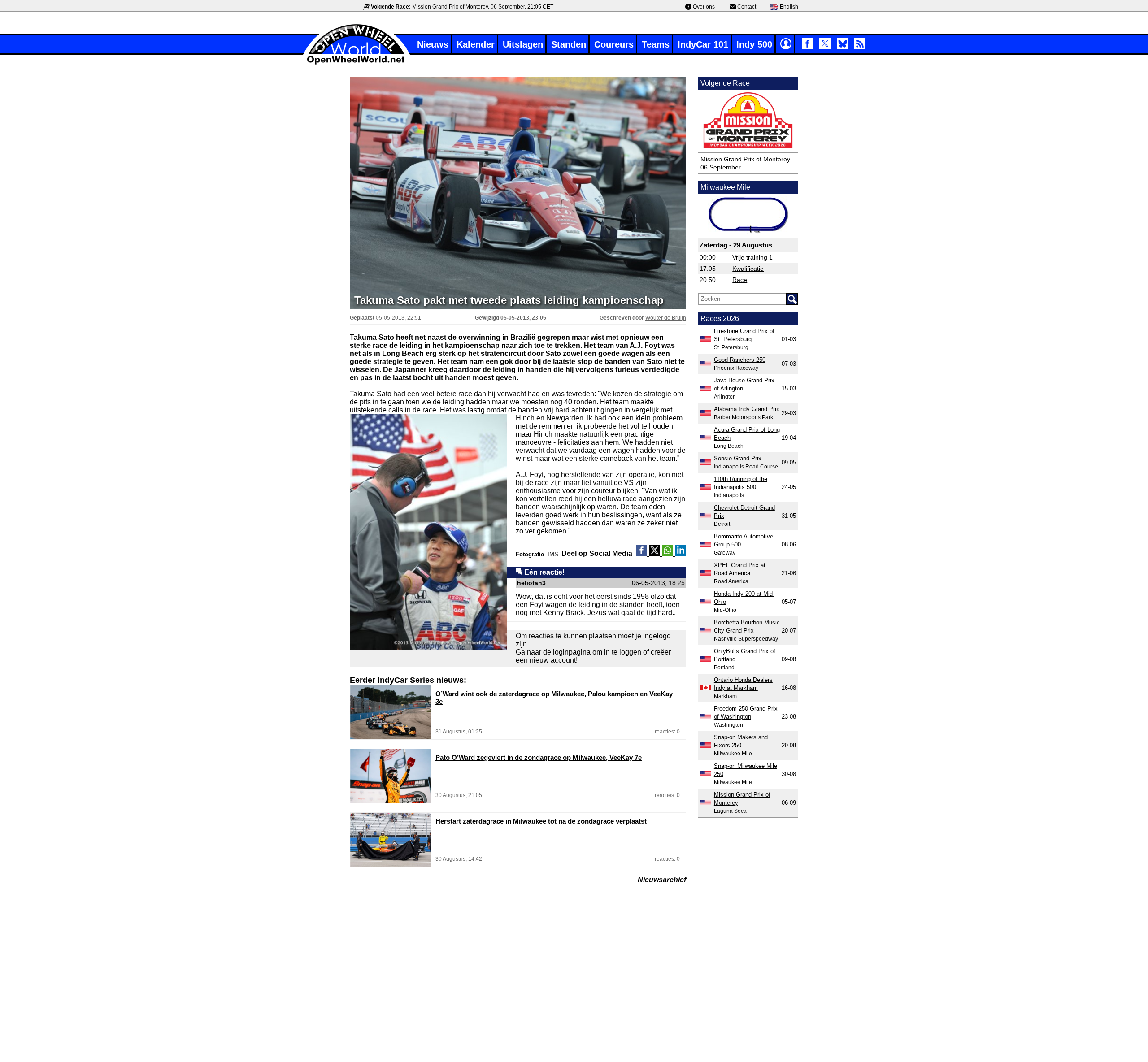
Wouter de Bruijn (665, 318)
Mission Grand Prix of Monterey (450, 7)
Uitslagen (523, 44)
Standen (568, 44)
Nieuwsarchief (662, 880)
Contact (746, 7)
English (789, 7)
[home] (356, 63)
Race (739, 279)
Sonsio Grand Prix (737, 458)
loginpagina (572, 652)
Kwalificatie (748, 268)
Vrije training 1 (752, 257)
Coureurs (614, 44)
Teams (656, 44)
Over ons (704, 7)
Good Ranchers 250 (739, 359)
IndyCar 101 (703, 44)
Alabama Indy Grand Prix (746, 409)
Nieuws (432, 44)
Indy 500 (754, 44)
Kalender (476, 44)
